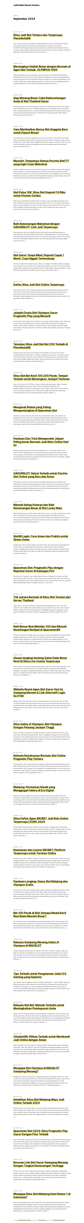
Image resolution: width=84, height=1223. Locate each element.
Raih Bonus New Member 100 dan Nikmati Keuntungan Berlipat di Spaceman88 (40, 628)
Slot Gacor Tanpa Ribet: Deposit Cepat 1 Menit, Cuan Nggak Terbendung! (38, 257)
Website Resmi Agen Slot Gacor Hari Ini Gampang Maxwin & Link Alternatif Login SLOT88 (39, 692)
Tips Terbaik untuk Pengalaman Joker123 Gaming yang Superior (39, 975)
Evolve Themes (42, 1220)
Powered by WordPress (59, 1220)
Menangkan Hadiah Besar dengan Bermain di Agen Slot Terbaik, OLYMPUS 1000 (42, 68)
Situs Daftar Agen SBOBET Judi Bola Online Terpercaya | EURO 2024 (40, 820)
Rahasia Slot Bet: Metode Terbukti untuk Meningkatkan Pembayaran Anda (38, 1006)
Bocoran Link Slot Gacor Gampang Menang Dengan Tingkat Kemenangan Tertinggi (40, 1164)
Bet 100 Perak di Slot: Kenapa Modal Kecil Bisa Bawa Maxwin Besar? (39, 914)
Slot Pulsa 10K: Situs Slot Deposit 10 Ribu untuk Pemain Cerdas (39, 194)
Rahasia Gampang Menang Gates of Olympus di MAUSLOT (36, 944)
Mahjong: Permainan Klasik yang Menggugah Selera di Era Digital (34, 788)
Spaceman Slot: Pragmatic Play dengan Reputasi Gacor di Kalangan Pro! (38, 569)
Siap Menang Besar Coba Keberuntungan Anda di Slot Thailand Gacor (39, 99)
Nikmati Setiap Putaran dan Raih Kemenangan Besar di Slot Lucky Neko (37, 506)
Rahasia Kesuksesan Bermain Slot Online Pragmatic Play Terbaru (39, 757)
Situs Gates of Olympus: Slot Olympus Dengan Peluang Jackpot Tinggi (37, 725)
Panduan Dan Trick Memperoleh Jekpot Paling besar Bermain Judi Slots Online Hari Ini (41, 442)
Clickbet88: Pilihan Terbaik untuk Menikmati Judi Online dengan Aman (41, 1038)
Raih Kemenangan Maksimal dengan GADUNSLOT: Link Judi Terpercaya (36, 225)
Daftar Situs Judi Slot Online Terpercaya (38, 284)
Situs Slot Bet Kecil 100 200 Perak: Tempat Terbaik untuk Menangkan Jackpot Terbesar (41, 377)
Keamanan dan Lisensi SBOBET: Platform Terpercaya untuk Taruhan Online (39, 851)
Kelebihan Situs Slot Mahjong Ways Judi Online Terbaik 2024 (38, 1101)
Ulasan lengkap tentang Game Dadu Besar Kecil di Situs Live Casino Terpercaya (40, 659)
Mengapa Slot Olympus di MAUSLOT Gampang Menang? (36, 1069)
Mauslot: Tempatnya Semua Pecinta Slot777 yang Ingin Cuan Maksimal (41, 162)
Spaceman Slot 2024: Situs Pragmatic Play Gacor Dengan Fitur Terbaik (40, 1132)
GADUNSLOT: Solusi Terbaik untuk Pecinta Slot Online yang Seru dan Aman (40, 475)
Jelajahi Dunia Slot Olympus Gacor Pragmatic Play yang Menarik (35, 314)
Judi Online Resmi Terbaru (24, 1220)
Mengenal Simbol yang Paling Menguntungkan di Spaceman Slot (35, 409)
